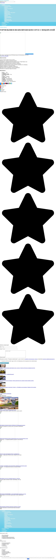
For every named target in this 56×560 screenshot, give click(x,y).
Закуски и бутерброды (8, 8)
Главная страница (3, 27)
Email (1, 348)
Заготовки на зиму (7, 6)
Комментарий (2, 357)
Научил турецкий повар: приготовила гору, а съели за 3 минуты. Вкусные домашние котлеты (17, 367)
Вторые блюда (7, 11)
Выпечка (6, 7)
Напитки (6, 15)
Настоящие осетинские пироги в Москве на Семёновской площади (12, 425)
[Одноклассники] (2, 83)
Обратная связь (5, 536)
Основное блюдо (7, 14)
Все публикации (5, 535)
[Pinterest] (5, 83)
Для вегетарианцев (7, 17)
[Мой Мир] (3, 83)
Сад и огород (4, 24)
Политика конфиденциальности (8, 537)
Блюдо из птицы (7, 16)
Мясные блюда (7, 13)
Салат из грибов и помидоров (5, 393)
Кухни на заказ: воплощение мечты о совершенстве (9, 453)
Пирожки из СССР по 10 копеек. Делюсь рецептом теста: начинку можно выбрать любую (17, 380)
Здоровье (4, 23)
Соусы (5, 21)
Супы (5, 18)
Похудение (4, 25)
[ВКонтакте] (0, 83)
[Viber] (8, 83)
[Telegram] (11, 83)
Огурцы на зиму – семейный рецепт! (7, 374)
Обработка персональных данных (8, 538)
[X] (6, 83)
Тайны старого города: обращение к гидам (8, 409)
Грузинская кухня (7, 19)
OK (28, 558)
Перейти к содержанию (4, 0)
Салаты (5, 9)
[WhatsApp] (9, 83)
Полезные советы (5, 22)
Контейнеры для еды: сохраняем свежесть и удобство (10, 478)
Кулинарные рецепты (6, 5)
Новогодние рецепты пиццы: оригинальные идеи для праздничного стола (14, 438)
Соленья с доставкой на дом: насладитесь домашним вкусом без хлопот (13, 465)
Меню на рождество (8, 20)
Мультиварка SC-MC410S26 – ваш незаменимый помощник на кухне (13, 493)
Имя (1, 346)
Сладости (6, 10)
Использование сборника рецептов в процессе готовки (10, 506)
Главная (3, 4)
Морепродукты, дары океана (9, 12)
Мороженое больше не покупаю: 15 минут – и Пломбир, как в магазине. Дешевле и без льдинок (18, 387)
